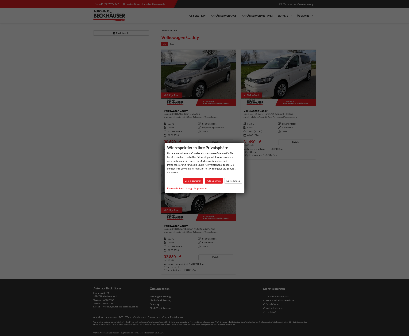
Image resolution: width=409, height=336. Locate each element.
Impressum (200, 188)
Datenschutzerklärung (179, 188)
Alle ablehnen (214, 180)
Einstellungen (233, 180)
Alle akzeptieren (193, 180)
